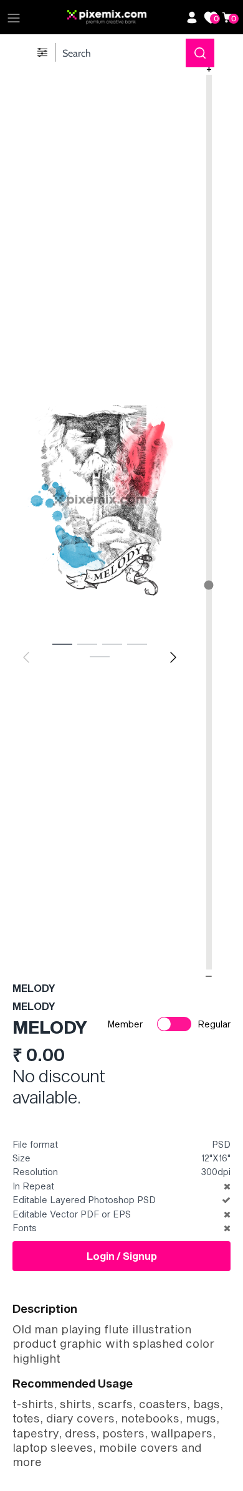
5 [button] (99, 656)
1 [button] (62, 643)
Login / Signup (122, 1256)
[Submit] (200, 53)
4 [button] (137, 643)
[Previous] (26, 657)
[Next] (173, 657)
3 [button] (112, 643)
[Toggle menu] (13, 17)
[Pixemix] (123, 17)
